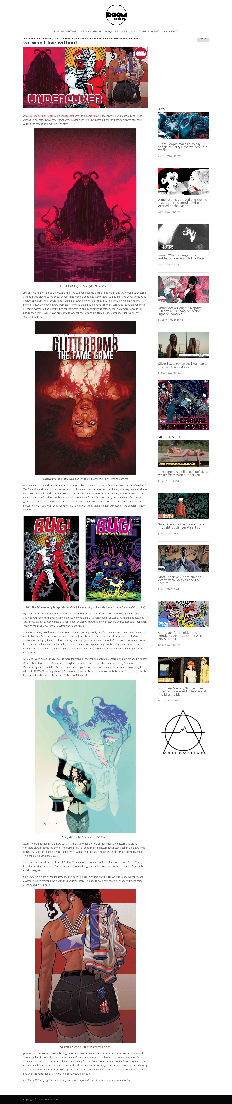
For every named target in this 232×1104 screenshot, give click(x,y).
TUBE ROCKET (149, 32)
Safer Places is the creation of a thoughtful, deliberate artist (181, 525)
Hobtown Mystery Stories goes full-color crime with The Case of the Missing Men (182, 691)
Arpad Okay (53, 115)
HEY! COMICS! (91, 32)
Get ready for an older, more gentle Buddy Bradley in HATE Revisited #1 (180, 635)
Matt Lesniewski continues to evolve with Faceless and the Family (179, 580)
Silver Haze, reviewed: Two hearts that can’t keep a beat (182, 365)
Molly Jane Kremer (36, 115)
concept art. (88, 640)
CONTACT (171, 32)
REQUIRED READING (120, 32)
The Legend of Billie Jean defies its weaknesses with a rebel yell (183, 473)
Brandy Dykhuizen (70, 115)
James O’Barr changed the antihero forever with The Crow (181, 256)
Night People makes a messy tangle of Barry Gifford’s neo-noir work (182, 147)
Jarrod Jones (92, 115)
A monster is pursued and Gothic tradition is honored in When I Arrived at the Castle (182, 203)
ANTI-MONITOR (65, 32)
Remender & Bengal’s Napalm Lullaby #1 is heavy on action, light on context (180, 311)
